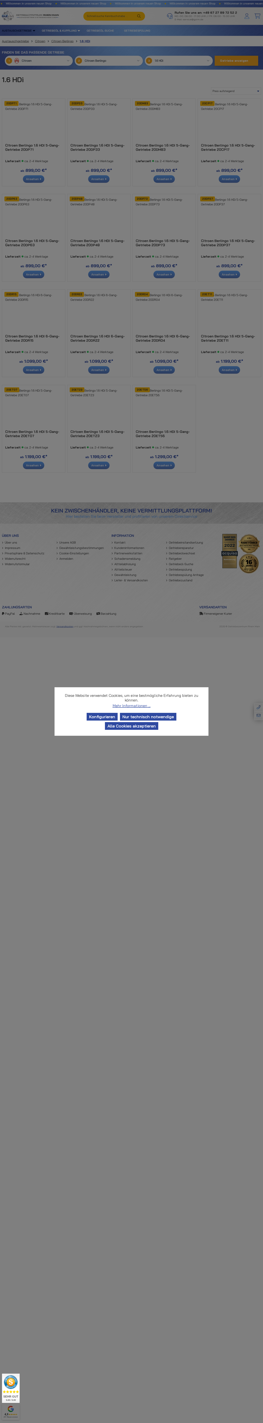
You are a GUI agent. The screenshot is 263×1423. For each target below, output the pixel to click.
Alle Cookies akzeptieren (131, 726)
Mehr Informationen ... (132, 705)
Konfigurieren (102, 716)
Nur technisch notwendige (148, 716)
